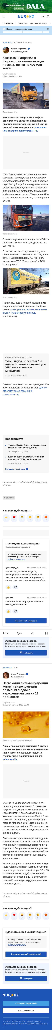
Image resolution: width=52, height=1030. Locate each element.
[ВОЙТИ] (48, 16)
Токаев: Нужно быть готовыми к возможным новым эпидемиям (27, 446)
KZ (42, 17)
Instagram (28, 653)
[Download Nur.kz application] (26, 6)
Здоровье (7, 668)
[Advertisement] (26, 152)
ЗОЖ (16, 668)
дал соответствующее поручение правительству (25, 391)
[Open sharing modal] (32, 633)
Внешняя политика (38, 23)
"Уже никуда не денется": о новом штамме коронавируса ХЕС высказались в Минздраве (25, 365)
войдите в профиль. (17, 559)
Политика (8, 23)
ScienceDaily (10, 759)
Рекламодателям (26, 1011)
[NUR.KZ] (26, 17)
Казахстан (23, 23)
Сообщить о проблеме (26, 1003)
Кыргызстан (9, 498)
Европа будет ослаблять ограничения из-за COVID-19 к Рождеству (26, 458)
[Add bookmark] (46, 633)
